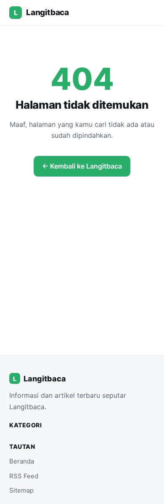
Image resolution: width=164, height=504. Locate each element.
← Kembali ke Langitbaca (82, 166)
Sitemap (21, 490)
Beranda (21, 461)
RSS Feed (23, 476)
